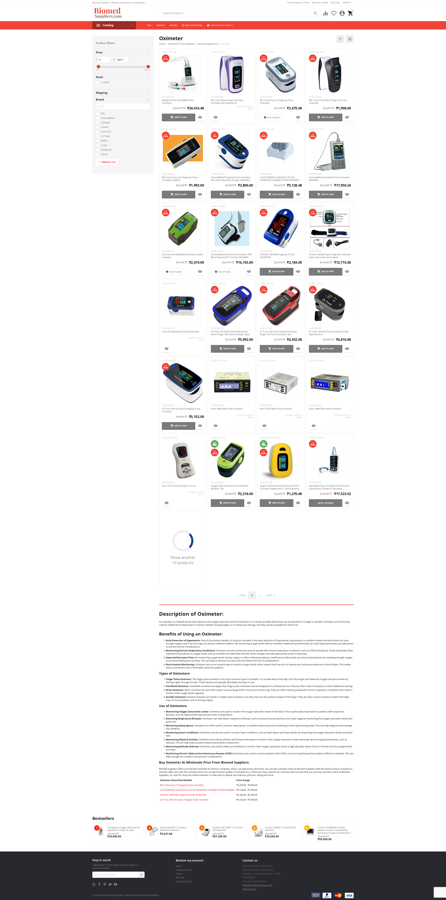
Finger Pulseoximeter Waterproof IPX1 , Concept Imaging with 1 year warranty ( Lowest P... (280, 487)
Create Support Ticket (298, 2)
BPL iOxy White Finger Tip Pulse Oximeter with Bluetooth (227, 101)
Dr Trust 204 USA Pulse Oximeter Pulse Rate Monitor (329, 333)
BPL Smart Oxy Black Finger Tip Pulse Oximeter (328, 101)
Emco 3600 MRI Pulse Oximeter (227, 408)
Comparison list (184, 881)
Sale (149, 25)
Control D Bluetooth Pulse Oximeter (180, 331)
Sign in (179, 866)
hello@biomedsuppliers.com (257, 885)
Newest (160, 25)
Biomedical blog (194, 25)
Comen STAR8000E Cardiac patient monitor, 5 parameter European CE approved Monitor (334, 830)
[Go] (141, 875)
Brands (173, 25)
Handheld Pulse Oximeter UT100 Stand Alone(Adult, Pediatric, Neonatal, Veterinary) (329, 487)
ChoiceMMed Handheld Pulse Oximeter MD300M (329, 178)
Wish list (180, 877)
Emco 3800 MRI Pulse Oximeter (325, 408)
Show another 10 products (182, 560)
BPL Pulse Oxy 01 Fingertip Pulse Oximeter (276, 101)
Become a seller (320, 2)
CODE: (165, 52)
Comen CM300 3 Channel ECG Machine (280, 829)
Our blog (335, 2)
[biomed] (107, 13)
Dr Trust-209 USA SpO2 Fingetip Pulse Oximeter (181, 410)
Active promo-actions (222, 25)
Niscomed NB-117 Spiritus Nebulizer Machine (173, 829)
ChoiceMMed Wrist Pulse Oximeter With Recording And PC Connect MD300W (231, 256)
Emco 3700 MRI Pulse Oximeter (276, 408)
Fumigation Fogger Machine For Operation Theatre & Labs (123, 829)
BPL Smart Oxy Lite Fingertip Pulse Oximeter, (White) (180, 178)
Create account (183, 869)
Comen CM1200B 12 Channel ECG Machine (227, 829)
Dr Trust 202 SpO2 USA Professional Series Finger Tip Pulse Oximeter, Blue (230, 333)
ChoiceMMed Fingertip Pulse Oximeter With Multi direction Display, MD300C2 (231, 178)
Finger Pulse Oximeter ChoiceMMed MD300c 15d (229, 487)
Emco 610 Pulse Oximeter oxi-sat (179, 486)
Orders (179, 873)
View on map (249, 889)
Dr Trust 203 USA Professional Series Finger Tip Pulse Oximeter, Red (278, 333)
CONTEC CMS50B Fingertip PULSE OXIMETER (277, 256)
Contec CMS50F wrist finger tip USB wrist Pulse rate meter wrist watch (330, 256)
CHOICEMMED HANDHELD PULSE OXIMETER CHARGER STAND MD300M (279, 178)
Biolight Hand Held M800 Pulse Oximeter (178, 101)
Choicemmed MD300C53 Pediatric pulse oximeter (182, 256)
